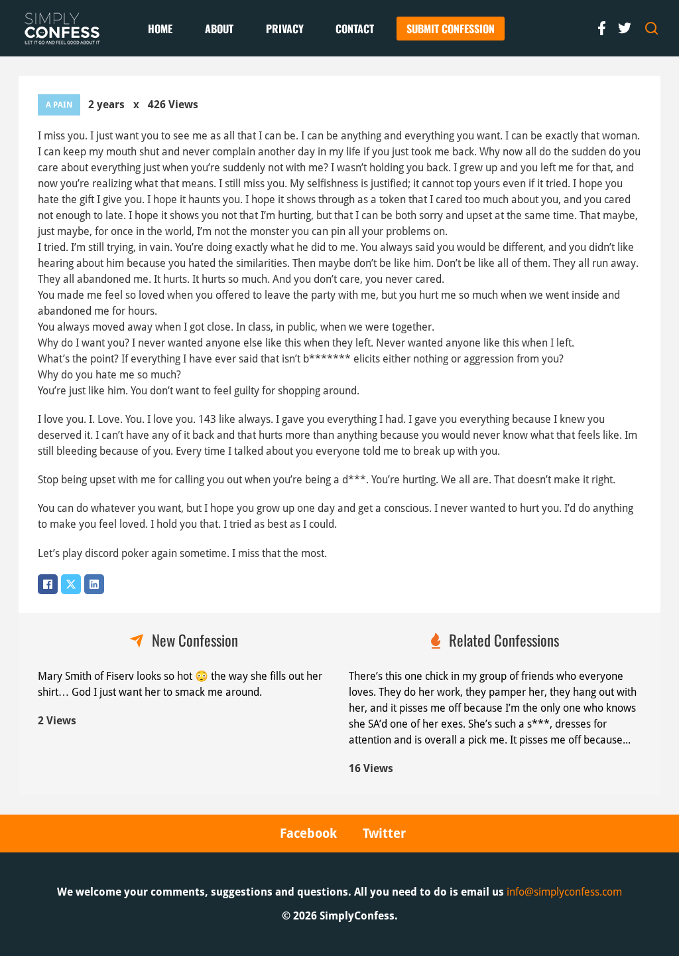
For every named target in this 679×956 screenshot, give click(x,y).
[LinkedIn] (94, 584)
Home (160, 29)
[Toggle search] (651, 28)
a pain (59, 105)
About (219, 29)
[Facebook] (48, 584)
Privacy (285, 29)
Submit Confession (450, 29)
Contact (355, 29)
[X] (71, 584)
